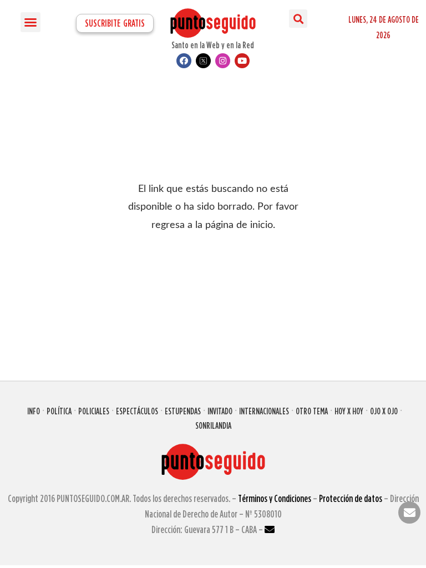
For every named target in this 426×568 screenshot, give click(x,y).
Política (59, 411)
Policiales (93, 411)
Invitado (219, 411)
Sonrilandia (213, 425)
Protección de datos (350, 498)
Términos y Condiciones (274, 498)
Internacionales (264, 411)
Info (33, 411)
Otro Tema (312, 411)
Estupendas (183, 411)
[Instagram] (222, 60)
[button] (30, 22)
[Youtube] (242, 60)
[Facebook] (183, 60)
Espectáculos (137, 411)
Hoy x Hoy (348, 411)
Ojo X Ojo (384, 411)
